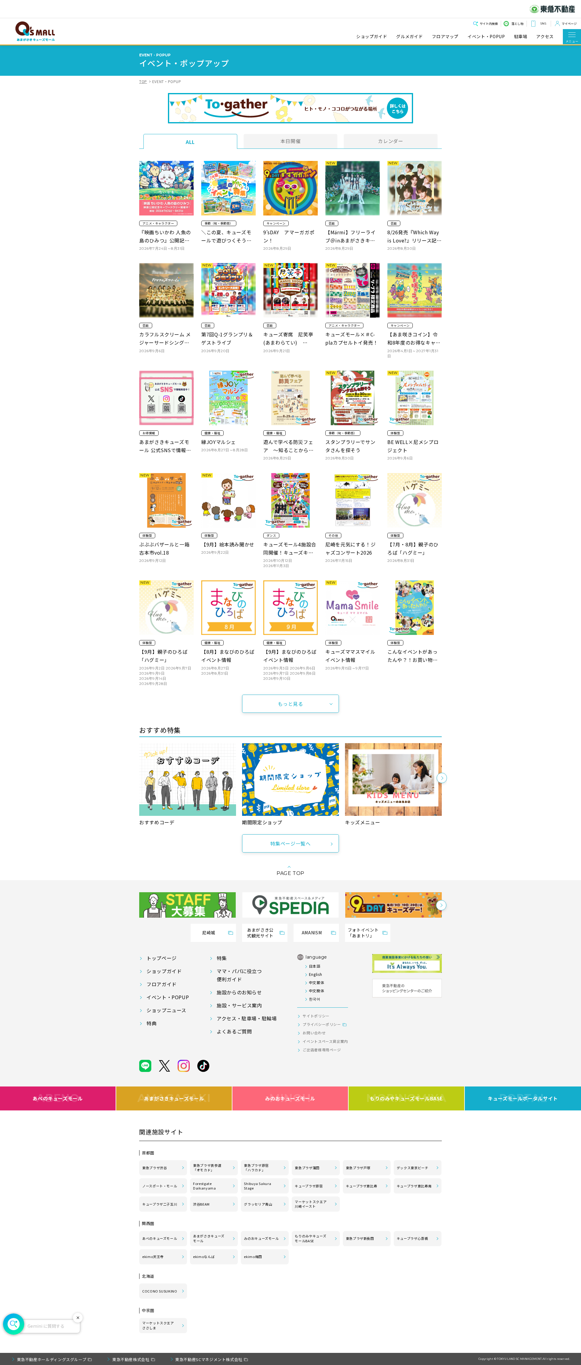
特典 (151, 1023)
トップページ (161, 958)
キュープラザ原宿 (309, 1185)
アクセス (545, 36)
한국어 (314, 998)
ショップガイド (371, 36)
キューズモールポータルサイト (523, 1098)
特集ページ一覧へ (290, 843)
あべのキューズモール (58, 1098)
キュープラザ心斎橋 (412, 1238)
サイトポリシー (316, 1015)
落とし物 (517, 23)
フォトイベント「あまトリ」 (363, 933)
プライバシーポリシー (322, 1024)
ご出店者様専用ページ (322, 1049)
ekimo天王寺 (153, 1256)
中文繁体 (316, 982)
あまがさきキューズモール (174, 1098)
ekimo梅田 (253, 1256)
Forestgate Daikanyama (204, 1186)
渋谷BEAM (201, 1204)
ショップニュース (166, 1010)
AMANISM (312, 932)
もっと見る (290, 703)
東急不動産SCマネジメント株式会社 (208, 1359)
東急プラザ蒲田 (307, 1167)
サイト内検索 (489, 23)
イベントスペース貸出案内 (325, 1041)
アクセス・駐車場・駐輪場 (247, 1018)
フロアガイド (161, 984)
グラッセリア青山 (258, 1204)
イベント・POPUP (486, 36)
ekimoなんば (204, 1256)
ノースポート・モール (159, 1185)
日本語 (314, 966)
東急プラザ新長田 (360, 1238)
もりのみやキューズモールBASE (406, 1098)
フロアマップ (445, 36)
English (315, 974)
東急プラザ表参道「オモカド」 (207, 1168)
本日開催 (291, 141)
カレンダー (390, 141)
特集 (222, 958)
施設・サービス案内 (239, 1005)
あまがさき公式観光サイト (260, 933)
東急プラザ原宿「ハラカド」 (256, 1168)
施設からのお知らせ (239, 992)
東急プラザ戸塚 (358, 1167)
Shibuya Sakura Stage (257, 1186)
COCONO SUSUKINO (159, 1291)
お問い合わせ (314, 1032)
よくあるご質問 (234, 1031)
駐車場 (520, 36)
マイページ (569, 23)
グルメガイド (409, 36)
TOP (143, 81)
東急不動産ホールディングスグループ (52, 1359)
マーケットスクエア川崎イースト (311, 1204)
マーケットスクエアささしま (158, 1325)
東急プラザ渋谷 (154, 1167)
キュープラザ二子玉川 (159, 1204)
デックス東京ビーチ (412, 1167)
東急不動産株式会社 (130, 1359)
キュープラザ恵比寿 (361, 1185)
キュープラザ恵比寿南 (414, 1185)
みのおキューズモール (290, 1098)
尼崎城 (208, 932)
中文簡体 (316, 990)
